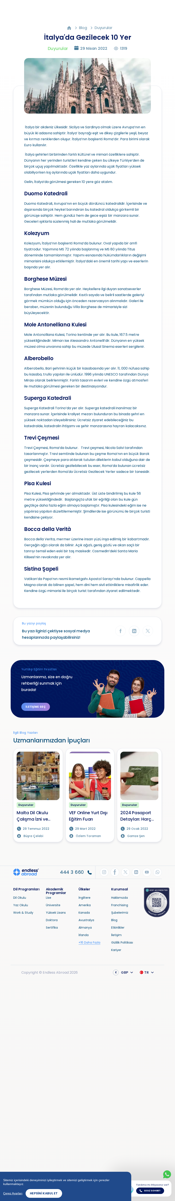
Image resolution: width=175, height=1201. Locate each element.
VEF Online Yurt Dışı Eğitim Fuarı (88, 816)
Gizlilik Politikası (122, 942)
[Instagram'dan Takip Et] (104, 872)
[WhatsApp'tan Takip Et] (157, 872)
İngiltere (84, 898)
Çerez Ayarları (12, 1193)
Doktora (52, 920)
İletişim (116, 935)
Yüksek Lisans (56, 912)
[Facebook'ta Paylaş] (120, 631)
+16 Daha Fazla (89, 942)
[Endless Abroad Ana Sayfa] (26, 872)
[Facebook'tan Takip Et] (115, 872)
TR (146, 972)
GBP (121, 972)
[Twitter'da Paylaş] (148, 631)
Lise (48, 898)
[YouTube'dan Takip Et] (147, 872)
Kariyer (116, 950)
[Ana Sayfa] (69, 27)
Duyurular (103, 27)
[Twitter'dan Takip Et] (125, 872)
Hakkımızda (119, 898)
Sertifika (52, 927)
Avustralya (86, 920)
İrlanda (84, 935)
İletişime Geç (36, 707)
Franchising (119, 905)
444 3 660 (72, 872)
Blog (83, 27)
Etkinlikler (117, 927)
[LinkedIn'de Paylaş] (134, 631)
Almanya (85, 927)
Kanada (84, 912)
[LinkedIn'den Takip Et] (136, 872)
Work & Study (23, 912)
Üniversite (53, 905)
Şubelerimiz (119, 912)
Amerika (85, 905)
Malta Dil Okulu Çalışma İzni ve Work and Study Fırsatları (33, 816)
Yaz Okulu (20, 905)
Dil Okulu (19, 898)
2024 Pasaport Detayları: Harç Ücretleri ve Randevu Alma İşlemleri (135, 816)
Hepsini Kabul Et (44, 1193)
